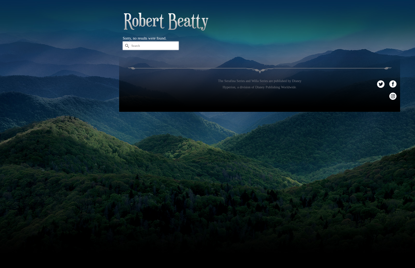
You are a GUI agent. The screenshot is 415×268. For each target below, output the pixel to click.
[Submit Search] (126, 46)
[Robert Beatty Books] (166, 22)
